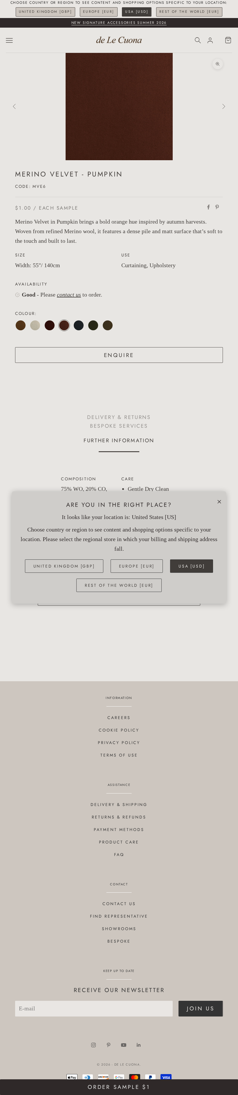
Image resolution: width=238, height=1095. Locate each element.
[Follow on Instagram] (93, 1045)
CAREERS (119, 718)
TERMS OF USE (119, 755)
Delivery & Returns (119, 417)
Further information (119, 440)
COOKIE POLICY (119, 730)
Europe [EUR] (98, 11)
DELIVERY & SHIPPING (119, 804)
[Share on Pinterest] (217, 207)
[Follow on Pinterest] (108, 1045)
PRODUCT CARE (119, 842)
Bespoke (119, 941)
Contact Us (119, 904)
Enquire (119, 355)
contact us (69, 294)
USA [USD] (136, 11)
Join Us (200, 1008)
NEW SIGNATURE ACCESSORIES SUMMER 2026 (119, 22)
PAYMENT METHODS (119, 829)
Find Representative (119, 916)
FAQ (119, 854)
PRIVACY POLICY (119, 743)
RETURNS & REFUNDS (119, 817)
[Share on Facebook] (208, 207)
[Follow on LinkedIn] (139, 1045)
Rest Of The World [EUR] (189, 11)
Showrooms (119, 929)
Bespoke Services (119, 426)
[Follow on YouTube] (124, 1045)
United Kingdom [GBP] (45, 11)
